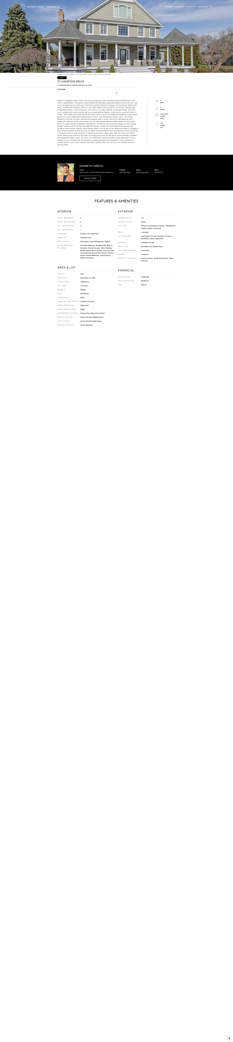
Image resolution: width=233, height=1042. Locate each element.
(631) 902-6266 (125, 172)
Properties (168, 6)
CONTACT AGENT (90, 178)
